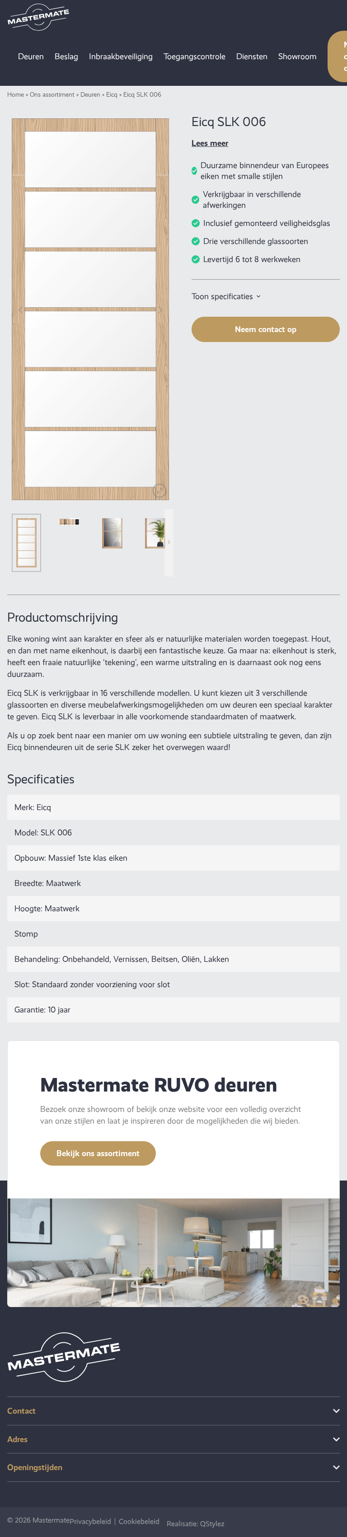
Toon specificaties (222, 296)
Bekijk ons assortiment (98, 1153)
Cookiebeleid (139, 1521)
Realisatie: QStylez (196, 1523)
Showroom (297, 56)
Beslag (66, 56)
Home (15, 94)
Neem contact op (265, 329)
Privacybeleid (90, 1521)
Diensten (251, 56)
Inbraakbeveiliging (121, 56)
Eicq (111, 94)
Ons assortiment (52, 94)
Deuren (31, 56)
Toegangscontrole (194, 56)
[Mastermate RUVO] (38, 17)
